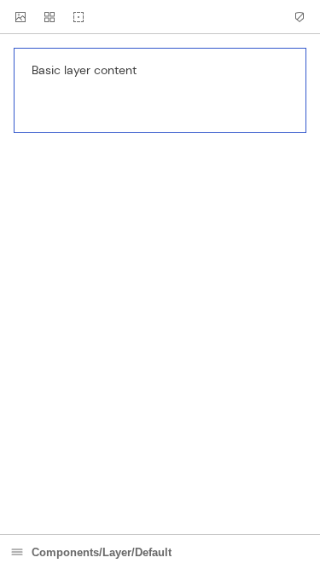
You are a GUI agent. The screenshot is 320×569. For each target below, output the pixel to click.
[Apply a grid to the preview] (49, 17)
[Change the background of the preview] (20, 17)
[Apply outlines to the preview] (78, 17)
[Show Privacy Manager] (299, 17)
